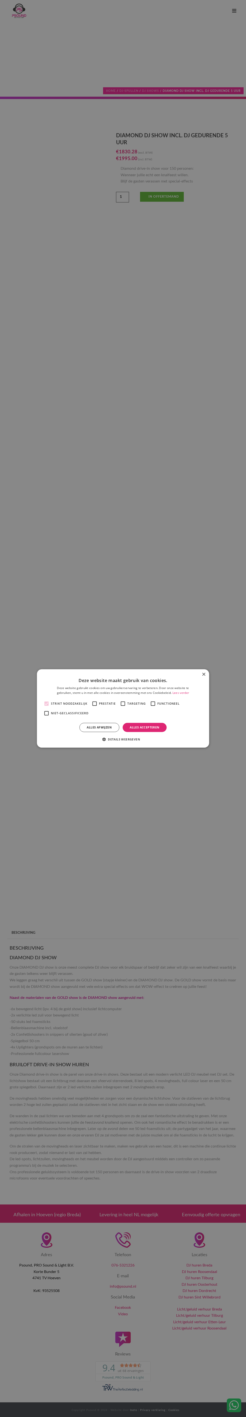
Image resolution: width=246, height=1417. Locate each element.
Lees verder (180, 693)
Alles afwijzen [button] (99, 727)
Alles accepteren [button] (144, 727)
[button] (123, 739)
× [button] (203, 674)
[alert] (123, 708)
